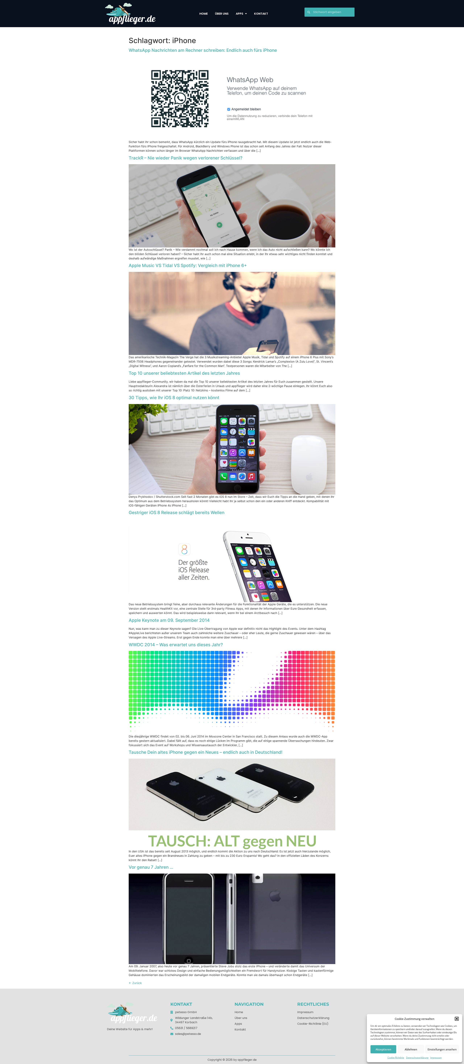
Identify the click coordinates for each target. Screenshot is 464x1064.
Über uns (222, 14)
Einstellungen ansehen (442, 1049)
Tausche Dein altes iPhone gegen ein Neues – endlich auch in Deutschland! (205, 752)
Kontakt (261, 14)
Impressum (436, 1057)
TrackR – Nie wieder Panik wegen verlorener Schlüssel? (186, 158)
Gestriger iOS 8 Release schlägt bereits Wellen (176, 512)
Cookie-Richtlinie (396, 1057)
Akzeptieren (383, 1049)
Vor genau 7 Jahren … (151, 867)
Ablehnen (411, 1049)
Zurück (135, 983)
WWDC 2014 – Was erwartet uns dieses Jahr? (176, 644)
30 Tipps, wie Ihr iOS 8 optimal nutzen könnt (174, 397)
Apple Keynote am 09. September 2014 (169, 620)
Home (203, 14)
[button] (457, 1019)
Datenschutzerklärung (417, 1057)
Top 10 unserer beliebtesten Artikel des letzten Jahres (184, 373)
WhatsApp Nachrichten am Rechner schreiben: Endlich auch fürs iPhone (203, 50)
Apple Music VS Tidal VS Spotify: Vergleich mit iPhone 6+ (188, 265)
